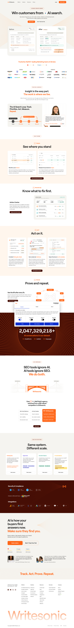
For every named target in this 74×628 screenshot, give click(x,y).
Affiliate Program (61, 591)
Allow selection (37, 323)
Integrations (42, 594)
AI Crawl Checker (52, 589)
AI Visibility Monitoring (25, 587)
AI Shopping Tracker (25, 601)
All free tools (51, 591)
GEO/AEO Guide (43, 598)
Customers (42, 591)
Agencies (32, 589)
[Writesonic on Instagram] (15, 589)
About (59, 587)
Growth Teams (33, 591)
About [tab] (52, 306)
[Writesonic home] (11, 2)
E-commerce (33, 592)
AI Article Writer (24, 594)
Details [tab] (37, 306)
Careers (59, 589)
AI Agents (23, 592)
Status (59, 594)
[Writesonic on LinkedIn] (8, 589)
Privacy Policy (56, 625)
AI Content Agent (24, 596)
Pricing (34, 2)
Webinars (41, 603)
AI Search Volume (24, 598)
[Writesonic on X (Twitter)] (13, 589)
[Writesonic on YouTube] (10, 589)
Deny (22, 323)
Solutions (23, 2)
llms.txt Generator (52, 587)
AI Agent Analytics (24, 589)
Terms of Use (50, 625)
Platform (19, 2)
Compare (41, 592)
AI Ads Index (42, 587)
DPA (61, 625)
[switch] (31, 320)
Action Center (24, 591)
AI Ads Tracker (24, 603)
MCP (41, 596)
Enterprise (32, 587)
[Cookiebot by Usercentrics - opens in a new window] (54, 303)
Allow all (51, 323)
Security (64, 625)
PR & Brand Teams (34, 594)
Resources (29, 2)
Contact (59, 592)
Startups (32, 596)
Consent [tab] (21, 306)
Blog (40, 589)
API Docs (41, 601)
